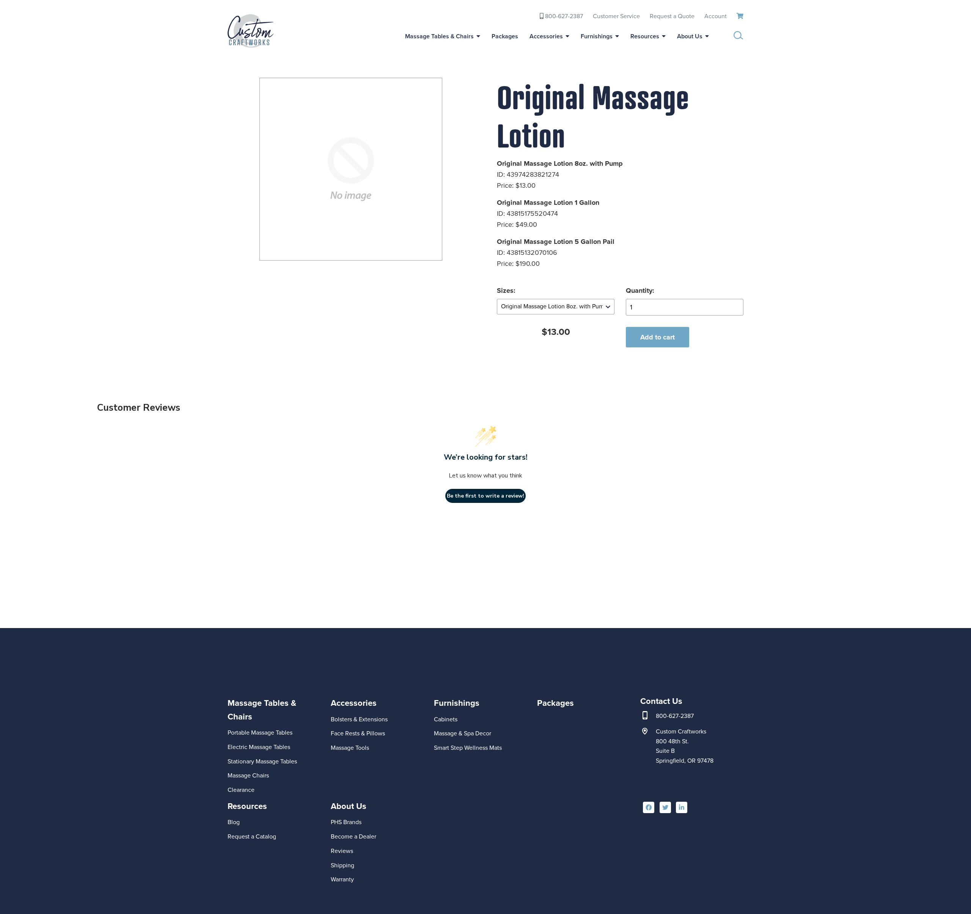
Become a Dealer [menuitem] (353, 836)
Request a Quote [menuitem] (672, 16)
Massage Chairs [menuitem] (248, 775)
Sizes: (506, 290)
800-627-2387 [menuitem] (563, 16)
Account (715, 16)
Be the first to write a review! (485, 495)
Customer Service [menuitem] (616, 16)
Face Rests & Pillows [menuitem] (358, 733)
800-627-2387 (675, 716)
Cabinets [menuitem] (445, 719)
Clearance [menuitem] (241, 789)
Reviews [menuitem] (342, 850)
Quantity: (640, 290)
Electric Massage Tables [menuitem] (259, 747)
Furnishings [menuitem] (597, 36)
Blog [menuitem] (234, 822)
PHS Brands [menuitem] (346, 822)
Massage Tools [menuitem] (350, 747)
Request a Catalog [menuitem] (252, 836)
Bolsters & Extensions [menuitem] (359, 719)
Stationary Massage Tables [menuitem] (262, 761)
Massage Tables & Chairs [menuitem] (439, 36)
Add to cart (657, 337)
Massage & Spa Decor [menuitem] (462, 733)
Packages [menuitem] (505, 36)
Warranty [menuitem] (342, 879)
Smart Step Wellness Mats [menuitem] (468, 747)
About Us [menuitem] (689, 36)
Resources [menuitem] (644, 36)
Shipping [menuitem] (342, 865)
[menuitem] (274, 735)
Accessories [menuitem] (546, 36)
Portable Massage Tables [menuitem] (260, 732)
